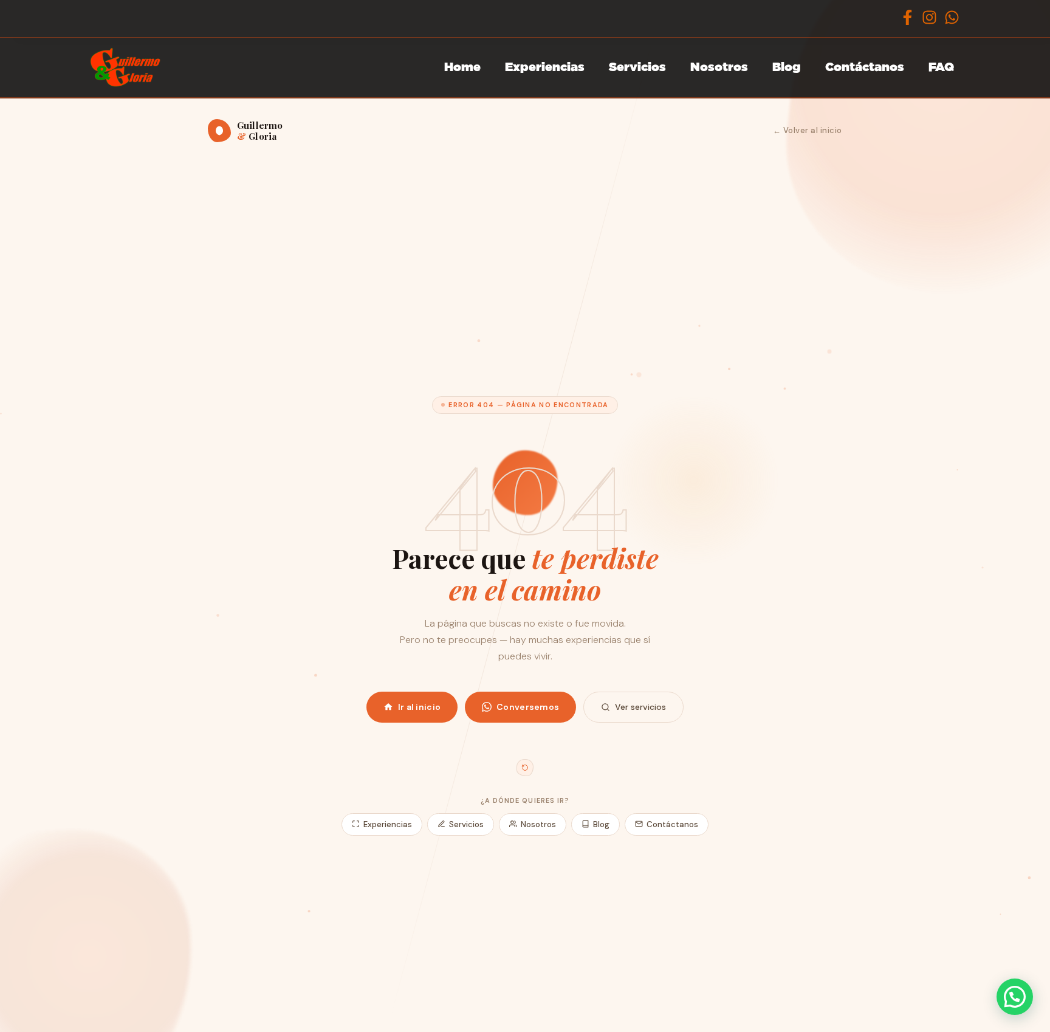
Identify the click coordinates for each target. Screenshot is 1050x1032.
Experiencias (545, 67)
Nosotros (719, 67)
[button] (1015, 997)
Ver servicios (640, 706)
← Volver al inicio (807, 130)
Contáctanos (864, 67)
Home (462, 67)
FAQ (941, 67)
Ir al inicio (419, 706)
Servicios (637, 67)
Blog (786, 67)
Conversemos (527, 706)
